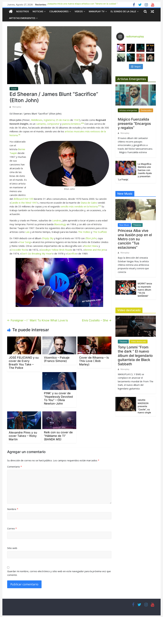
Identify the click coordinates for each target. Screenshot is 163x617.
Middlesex (36, 119)
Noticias (38, 11)
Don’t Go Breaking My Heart (36, 253)
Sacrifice (71, 253)
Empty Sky (47, 238)
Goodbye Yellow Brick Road (56, 249)
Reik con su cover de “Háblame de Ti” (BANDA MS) (58, 436)
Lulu (27, 231)
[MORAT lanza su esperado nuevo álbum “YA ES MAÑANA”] (125, 287)
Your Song (25, 242)
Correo (12, 528)
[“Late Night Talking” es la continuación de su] (150, 57)
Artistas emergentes (22, 18)
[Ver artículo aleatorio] (152, 11)
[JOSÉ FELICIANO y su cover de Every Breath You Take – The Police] (24, 345)
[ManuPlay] (10, 11)
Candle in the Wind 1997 (24, 202)
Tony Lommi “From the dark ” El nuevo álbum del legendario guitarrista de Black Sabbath (135, 355)
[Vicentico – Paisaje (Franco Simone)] (59, 345)
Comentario (14, 466)
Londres (56, 220)
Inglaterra (49, 119)
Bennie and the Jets (95, 249)
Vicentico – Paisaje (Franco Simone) (57, 359)
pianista (66, 123)
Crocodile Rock (19, 249)
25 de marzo (63, 119)
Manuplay (16, 107)
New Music (124, 225)
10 (100, 206)
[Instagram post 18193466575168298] (121, 48)
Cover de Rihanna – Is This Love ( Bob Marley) (94, 361)
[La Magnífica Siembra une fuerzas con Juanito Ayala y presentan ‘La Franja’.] (125, 167)
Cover (14, 88)
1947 (76, 119)
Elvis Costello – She (96, 320)
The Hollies (84, 231)
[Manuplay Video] (59, 282)
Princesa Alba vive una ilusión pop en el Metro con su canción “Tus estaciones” (135, 239)
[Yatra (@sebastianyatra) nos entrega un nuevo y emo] (121, 57)
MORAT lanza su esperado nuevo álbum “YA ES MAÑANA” (145, 289)
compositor (53, 123)
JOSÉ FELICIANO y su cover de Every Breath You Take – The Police (24, 363)
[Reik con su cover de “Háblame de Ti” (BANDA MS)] (59, 420)
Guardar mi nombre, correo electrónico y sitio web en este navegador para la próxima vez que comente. (59, 573)
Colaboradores (58, 11)
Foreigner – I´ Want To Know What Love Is (37, 320)
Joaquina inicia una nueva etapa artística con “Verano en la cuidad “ (82, 4)
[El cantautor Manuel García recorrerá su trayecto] (140, 57)
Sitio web (12, 548)
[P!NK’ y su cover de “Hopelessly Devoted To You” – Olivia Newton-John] (59, 380)
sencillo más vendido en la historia (79, 206)
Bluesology (60, 224)
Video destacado (138, 341)
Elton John (90, 238)
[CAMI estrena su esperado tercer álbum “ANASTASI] (131, 48)
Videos (79, 11)
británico (76, 123)
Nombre (12, 509)
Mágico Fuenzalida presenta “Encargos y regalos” (134, 123)
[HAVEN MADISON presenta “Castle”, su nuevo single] (125, 403)
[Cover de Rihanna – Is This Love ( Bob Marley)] (94, 345)
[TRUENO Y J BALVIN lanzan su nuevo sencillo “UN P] (150, 48)
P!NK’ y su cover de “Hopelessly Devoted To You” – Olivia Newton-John (58, 398)
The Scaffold (99, 231)
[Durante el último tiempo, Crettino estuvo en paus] (131, 57)
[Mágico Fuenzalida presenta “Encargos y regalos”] (135, 96)
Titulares (137, 225)
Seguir (137, 66)
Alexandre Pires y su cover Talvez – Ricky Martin (23, 436)
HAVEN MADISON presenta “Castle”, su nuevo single (144, 406)
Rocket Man (90, 245)
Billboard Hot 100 (23, 198)
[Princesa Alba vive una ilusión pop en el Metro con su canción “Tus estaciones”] (135, 210)
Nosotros (22, 11)
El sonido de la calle (123, 11)
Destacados (146, 110)
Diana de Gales (89, 202)
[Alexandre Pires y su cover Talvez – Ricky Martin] (24, 420)
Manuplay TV (96, 11)
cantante (41, 123)
